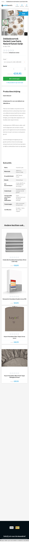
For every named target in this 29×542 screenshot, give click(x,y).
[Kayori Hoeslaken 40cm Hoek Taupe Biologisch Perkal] (14, 358)
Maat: (5, 59)
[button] (5, 33)
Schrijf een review (14, 52)
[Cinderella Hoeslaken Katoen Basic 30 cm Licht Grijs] (14, 242)
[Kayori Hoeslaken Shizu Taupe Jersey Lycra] (14, 319)
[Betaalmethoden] (12, 528)
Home (3, 1)
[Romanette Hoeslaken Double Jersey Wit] (14, 281)
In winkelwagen (15, 78)
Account (22, 6)
